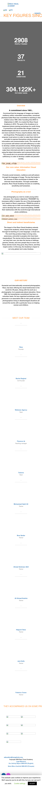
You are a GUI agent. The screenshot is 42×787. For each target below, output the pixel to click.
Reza (21, 347)
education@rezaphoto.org (13, 757)
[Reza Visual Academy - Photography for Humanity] (16, 5)
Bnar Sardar (21, 535)
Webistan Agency (21, 410)
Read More (21, 310)
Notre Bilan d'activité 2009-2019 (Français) (21, 766)
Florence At (21, 441)
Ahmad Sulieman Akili (21, 567)
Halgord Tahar (21, 630)
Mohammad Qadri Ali (21, 504)
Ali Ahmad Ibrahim (21, 598)
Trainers (21, 473)
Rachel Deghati (21, 378)
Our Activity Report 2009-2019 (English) (21, 763)
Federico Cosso (21, 692)
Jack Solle (21, 661)
